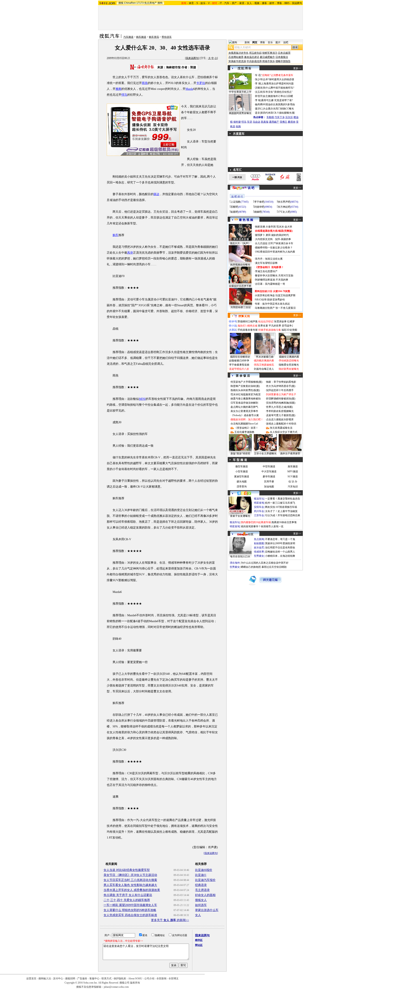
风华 (130, 252)
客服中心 (94, 978)
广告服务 (82, 978)
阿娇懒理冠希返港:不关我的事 (271, 279)
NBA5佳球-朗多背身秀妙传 (270, 299)
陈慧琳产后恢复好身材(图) (245, 386)
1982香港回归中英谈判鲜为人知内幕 (275, 251)
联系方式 (107, 978)
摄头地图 (242, 481)
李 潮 (258, 83)
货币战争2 (287, 325)
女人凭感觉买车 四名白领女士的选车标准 (130, 915)
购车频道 (141, 37)
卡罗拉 (200, 83)
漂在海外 (235, 562)
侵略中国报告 (283, 61)
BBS (286, 3)
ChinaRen (130, 2)
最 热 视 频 (246, 219)
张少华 (259, 79)
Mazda (189, 88)
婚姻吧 (258, 211)
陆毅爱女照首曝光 (289, 364)
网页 (254, 42)
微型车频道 (241, 466)
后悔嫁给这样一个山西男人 (280, 551)
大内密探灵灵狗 (264, 239)
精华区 (199, 940)
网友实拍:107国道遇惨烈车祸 (281, 507)
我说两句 (297, 3)
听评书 (233, 321)
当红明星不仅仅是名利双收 (280, 547)
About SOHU (135, 978)
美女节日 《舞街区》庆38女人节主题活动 (130, 875)
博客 (279, 3)
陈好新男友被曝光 (289, 368)
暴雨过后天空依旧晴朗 (274, 567)
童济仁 (259, 108)
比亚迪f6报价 (203, 870)
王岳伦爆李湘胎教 (244, 432)
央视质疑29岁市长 (238, 52)
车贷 (249, 121)
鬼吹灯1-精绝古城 (247, 325)
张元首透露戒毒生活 (281, 427)
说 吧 (251, 187)
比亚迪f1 (200, 875)
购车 (115, 235)
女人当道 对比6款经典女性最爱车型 (127, 870)
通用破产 (274, 121)
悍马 (124, 94)
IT (221, 3)
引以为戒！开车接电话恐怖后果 (282, 515)
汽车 (226, 3)
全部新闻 (161, 978)
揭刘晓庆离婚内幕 (264, 360)
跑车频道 (293, 466)
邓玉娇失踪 (255, 52)
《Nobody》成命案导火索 (245, 415)
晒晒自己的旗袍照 (251, 567)
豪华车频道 (269, 476)
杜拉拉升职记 (265, 321)
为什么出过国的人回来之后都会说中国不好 (264, 562)
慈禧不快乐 (268, 61)
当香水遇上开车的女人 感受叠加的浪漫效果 (132, 890)
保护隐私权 (120, 978)
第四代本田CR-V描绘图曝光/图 (277, 112)
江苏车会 (259, 515)
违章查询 (242, 486)
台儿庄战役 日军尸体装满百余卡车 (274, 243)
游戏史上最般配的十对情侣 (281, 423)
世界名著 (263, 325)
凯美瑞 (264, 121)
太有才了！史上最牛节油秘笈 (281, 511)
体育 (191, 3)
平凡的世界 (275, 325)
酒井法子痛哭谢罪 (290, 453)
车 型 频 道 (240, 459)
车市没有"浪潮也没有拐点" (278, 91)
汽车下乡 (280, 117)
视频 (256, 3)
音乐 (270, 42)
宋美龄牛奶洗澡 (237, 61)
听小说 (233, 325)
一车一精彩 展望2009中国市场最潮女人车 (130, 905)
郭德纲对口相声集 (248, 321)
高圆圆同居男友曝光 (240, 113)
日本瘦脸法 (281, 57)
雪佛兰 (283, 121)
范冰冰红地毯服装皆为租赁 (246, 394)
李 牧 (258, 100)
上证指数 (236, 201)
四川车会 (259, 511)
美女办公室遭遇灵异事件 (244, 411)
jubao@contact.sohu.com (116, 986)
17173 (140, 2)
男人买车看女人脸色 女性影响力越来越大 (130, 885)
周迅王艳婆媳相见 (264, 364)
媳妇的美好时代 (280, 235)
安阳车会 (259, 507)
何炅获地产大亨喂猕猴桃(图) (246, 381)
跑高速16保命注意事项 (284, 522)
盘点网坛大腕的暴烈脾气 (244, 406)
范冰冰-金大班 (284, 226)
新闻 (247, 42)
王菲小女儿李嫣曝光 (265, 453)
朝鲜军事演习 (269, 52)
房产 (234, 3)
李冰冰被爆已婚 (264, 356)
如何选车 (201, 905)
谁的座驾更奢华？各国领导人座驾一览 (262, 526)
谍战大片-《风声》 (240, 243)
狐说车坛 (259, 498)
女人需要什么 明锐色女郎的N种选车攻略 (130, 910)
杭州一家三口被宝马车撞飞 (280, 502)
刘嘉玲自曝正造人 (264, 368)
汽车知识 (293, 486)
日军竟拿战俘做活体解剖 (244, 402)
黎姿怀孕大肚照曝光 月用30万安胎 (274, 275)
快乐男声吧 (284, 201)
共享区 (233, 329)
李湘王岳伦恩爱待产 (266, 271)
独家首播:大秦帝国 (265, 226)
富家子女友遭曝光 (240, 516)
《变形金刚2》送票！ (246, 427)
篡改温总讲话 (251, 57)
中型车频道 (269, 466)
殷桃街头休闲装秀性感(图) (245, 390)
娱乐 (203, 3)
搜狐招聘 (70, 978)
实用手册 (269, 481)
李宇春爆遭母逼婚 (239, 364)
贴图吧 (234, 211)
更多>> (297, 68)
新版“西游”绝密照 (240, 453)
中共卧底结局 (254, 61)
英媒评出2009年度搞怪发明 (280, 543)
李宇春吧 (259, 201)
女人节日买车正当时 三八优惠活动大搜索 (130, 880)
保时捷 (237, 121)
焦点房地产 (150, 2)
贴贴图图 (259, 543)
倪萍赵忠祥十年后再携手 (280, 390)
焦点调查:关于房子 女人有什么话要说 (128, 895)
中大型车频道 (269, 471)
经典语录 (201, 885)
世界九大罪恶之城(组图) (279, 406)
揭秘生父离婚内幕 (289, 356)
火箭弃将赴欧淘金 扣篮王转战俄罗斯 (275, 295)
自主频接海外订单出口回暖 (278, 96)
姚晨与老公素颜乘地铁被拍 (246, 398)
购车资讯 (154, 37)
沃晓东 (259, 87)
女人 (249, 3)
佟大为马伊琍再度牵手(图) (280, 386)
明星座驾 (259, 502)
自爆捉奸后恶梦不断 (240, 286)
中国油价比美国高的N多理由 (279, 104)
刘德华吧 (259, 206)
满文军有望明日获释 (266, 263)
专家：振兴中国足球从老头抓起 (272, 303)
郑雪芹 (259, 96)
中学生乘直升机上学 (240, 91)
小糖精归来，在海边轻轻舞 (280, 555)
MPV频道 (292, 471)
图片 (277, 42)
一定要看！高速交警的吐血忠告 (282, 498)
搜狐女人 (201, 900)
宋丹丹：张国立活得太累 (269, 258)
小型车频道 (241, 471)
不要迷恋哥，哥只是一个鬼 (280, 539)
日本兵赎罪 (284, 52)
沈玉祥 (259, 91)
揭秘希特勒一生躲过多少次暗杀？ (274, 247)
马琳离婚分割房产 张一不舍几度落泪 (275, 307)
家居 (241, 3)
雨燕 (145, 83)
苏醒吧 (234, 206)
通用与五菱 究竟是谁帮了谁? (277, 100)
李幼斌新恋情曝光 (289, 360)
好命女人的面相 (205, 895)
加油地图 (269, 486)
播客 (264, 3)
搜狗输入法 (44, 978)
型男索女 (259, 555)
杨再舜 (259, 104)
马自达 (256, 121)
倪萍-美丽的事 (283, 239)
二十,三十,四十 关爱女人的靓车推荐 (127, 900)
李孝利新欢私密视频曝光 (280, 411)
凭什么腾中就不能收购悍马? (278, 87)
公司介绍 (149, 978)
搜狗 (159, 2)
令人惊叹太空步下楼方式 (283, 432)
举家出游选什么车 (206, 910)
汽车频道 (128, 37)
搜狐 (120, 2)
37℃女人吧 (284, 211)
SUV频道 (293, 476)
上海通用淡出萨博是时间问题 (277, 83)
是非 (257, 112)
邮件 (271, 3)
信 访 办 (292, 481)
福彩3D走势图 (289, 329)
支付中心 (58, 978)
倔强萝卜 (260, 235)
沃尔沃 (289, 117)
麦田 (268, 235)
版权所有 (135, 982)
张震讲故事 (280, 321)
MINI (142, 398)
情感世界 (259, 551)
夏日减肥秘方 (267, 57)
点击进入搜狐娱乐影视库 (280, 419)
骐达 (156, 194)
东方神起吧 (284, 206)
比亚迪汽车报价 (205, 880)
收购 (238, 126)
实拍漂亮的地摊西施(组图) (280, 402)
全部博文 (174, 978)
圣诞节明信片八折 (239, 368)
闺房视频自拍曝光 (240, 264)
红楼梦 (291, 321)
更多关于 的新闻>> (170, 920)
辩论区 (199, 945)
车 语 (258, 75)
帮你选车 (167, 37)
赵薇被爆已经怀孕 (239, 360)
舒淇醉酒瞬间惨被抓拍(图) (280, 398)
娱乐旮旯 (259, 547)
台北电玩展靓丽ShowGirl (244, 423)
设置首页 (31, 978)
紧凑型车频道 (241, 476)
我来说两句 (192, 58)
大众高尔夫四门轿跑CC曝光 (278, 108)
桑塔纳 (291, 121)
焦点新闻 (259, 539)
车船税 (270, 117)
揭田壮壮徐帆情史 (240, 356)
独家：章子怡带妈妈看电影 (281, 381)
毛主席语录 (202, 890)
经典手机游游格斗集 (269, 329)
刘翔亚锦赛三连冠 (241, 307)
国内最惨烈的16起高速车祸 (256, 522)
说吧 (285, 42)
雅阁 (118, 88)
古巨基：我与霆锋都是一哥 (270, 283)
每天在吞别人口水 (240, 556)
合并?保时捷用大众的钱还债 (278, 79)
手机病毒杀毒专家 (248, 329)
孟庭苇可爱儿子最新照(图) (280, 415)
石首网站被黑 (236, 57)
